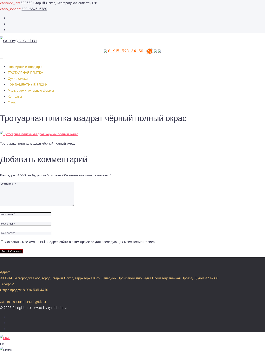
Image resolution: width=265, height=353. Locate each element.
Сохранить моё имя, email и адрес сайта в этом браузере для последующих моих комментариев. (80, 241)
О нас (12, 102)
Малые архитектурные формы (31, 90)
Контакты (15, 96)
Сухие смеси (18, 78)
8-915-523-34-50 (125, 51)
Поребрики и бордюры (25, 66)
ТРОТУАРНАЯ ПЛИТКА (25, 72)
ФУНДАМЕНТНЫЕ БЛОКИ (28, 84)
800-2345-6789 (34, 9)
